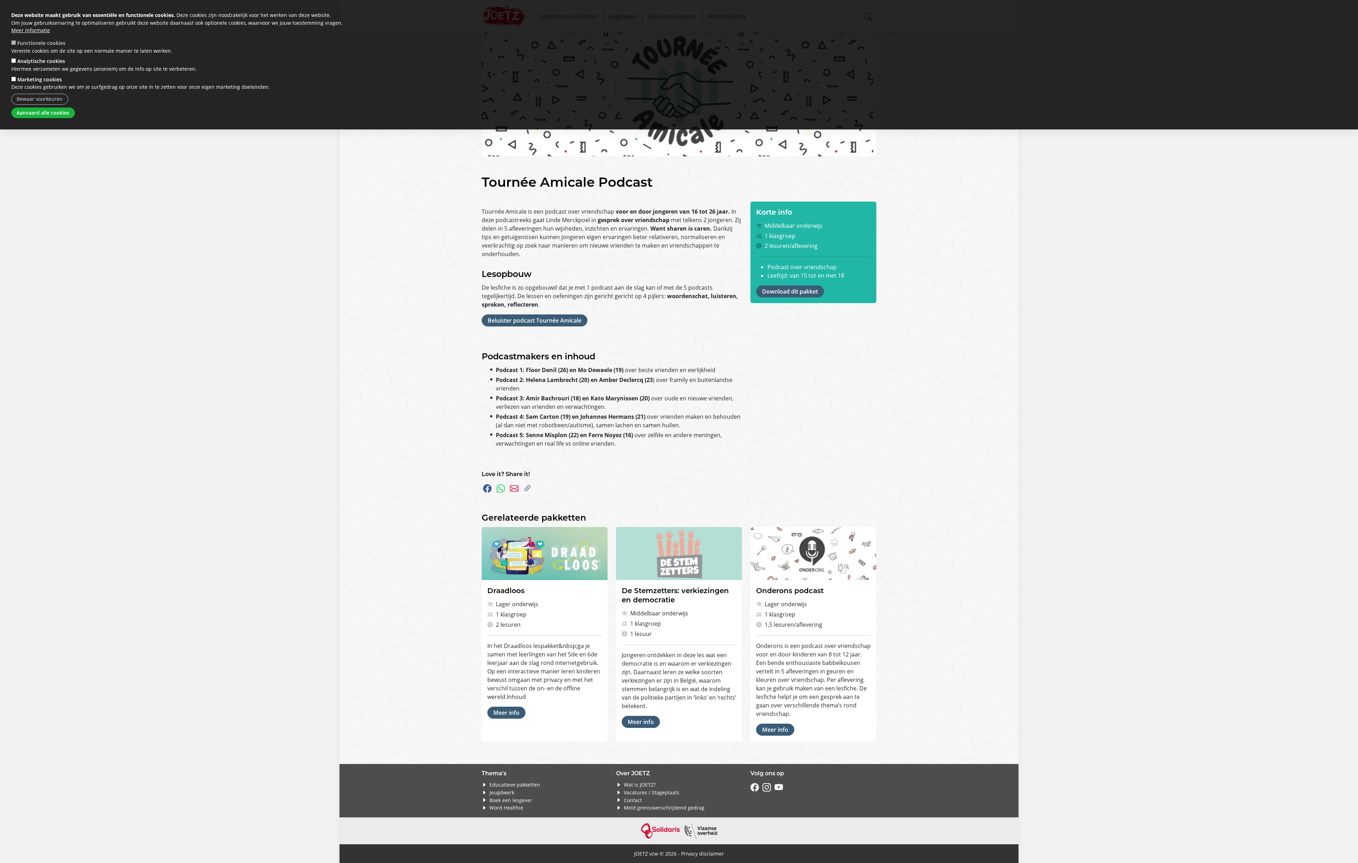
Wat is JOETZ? (640, 784)
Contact (633, 800)
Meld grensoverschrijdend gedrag (664, 807)
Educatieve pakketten (514, 784)
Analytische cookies (41, 61)
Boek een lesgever (510, 800)
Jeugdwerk (501, 792)
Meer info (506, 713)
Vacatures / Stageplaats (651, 792)
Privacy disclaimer (702, 853)
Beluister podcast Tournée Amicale (534, 320)
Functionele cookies (41, 43)
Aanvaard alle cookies (43, 112)
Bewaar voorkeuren (40, 98)
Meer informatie (30, 30)
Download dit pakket (790, 291)
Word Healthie (506, 807)
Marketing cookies (39, 79)
